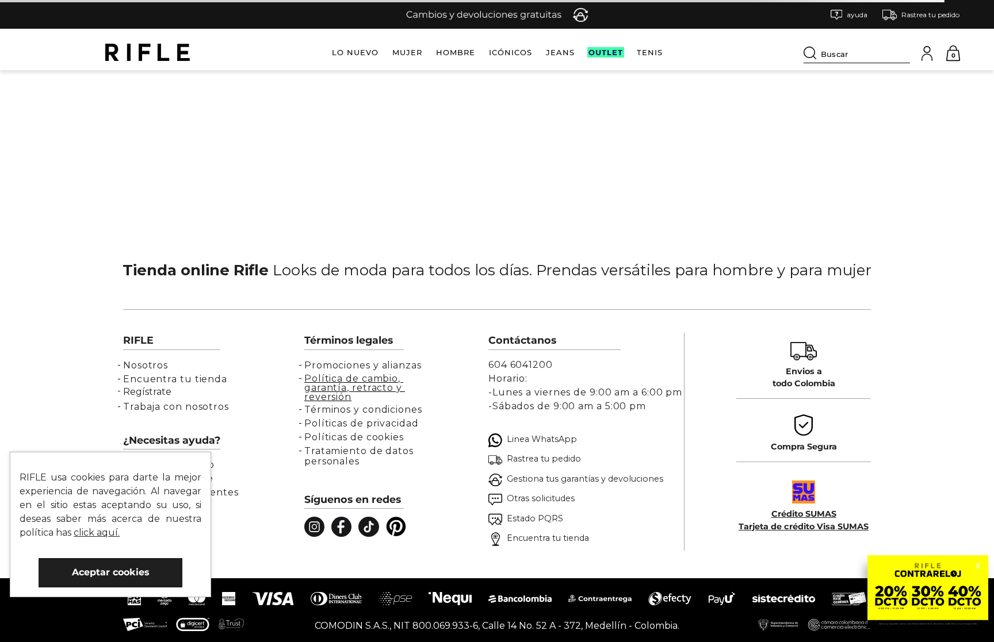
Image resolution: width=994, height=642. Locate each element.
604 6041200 (520, 364)
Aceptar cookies (111, 572)
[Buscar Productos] (812, 53)
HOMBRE (455, 52)
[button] (849, 14)
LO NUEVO (355, 52)
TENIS (650, 52)
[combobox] (857, 52)
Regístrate (147, 391)
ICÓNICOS (510, 52)
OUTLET (605, 52)
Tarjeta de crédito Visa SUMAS (804, 526)
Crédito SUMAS (803, 514)
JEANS (560, 52)
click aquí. (97, 532)
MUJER (407, 52)
